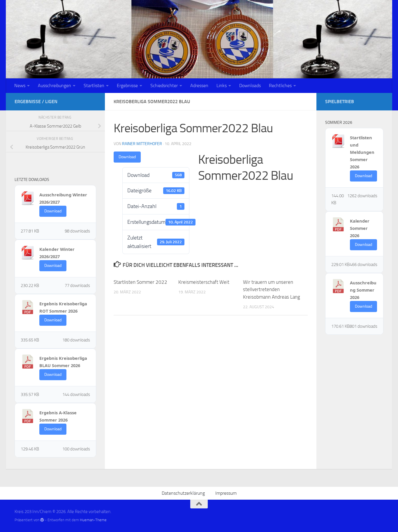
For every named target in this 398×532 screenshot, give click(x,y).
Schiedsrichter (164, 85)
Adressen (199, 85)
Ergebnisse (127, 85)
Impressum (226, 493)
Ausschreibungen (54, 85)
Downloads (250, 85)
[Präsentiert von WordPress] (42, 520)
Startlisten (94, 85)
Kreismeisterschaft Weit (203, 282)
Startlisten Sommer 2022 (140, 282)
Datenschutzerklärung (183, 493)
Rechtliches (280, 85)
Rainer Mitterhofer (142, 143)
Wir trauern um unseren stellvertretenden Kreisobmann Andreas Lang (271, 289)
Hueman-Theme (93, 520)
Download (127, 156)
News (19, 85)
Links (221, 85)
